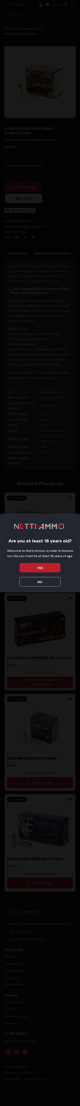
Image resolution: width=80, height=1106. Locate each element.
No (40, 582)
